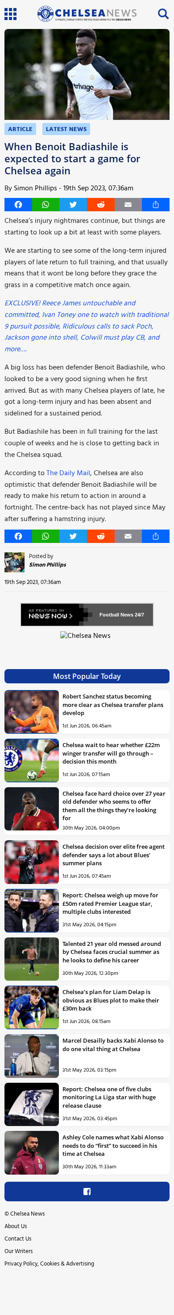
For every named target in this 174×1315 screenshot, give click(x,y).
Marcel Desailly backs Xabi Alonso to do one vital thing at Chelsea (113, 1044)
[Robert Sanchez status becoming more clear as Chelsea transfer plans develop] (31, 712)
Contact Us (17, 1239)
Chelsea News (27, 1214)
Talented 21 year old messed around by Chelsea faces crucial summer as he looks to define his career (111, 952)
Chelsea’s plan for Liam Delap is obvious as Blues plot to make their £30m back (110, 1000)
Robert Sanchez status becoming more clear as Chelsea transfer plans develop (112, 704)
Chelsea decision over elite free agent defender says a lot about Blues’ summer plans (113, 854)
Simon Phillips (35, 188)
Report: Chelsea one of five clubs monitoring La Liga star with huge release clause (109, 1097)
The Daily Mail (68, 473)
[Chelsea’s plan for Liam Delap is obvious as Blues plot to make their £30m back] (31, 1007)
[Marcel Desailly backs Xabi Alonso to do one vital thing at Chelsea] (31, 1056)
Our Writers (18, 1251)
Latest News (66, 129)
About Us (15, 1226)
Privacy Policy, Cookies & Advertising (49, 1264)
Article (20, 129)
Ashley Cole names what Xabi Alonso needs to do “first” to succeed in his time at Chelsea (113, 1145)
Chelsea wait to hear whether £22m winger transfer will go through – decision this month (111, 753)
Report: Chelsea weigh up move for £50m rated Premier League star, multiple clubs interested (110, 903)
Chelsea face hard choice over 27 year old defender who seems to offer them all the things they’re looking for (114, 805)
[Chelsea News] (87, 641)
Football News (116, 614)
